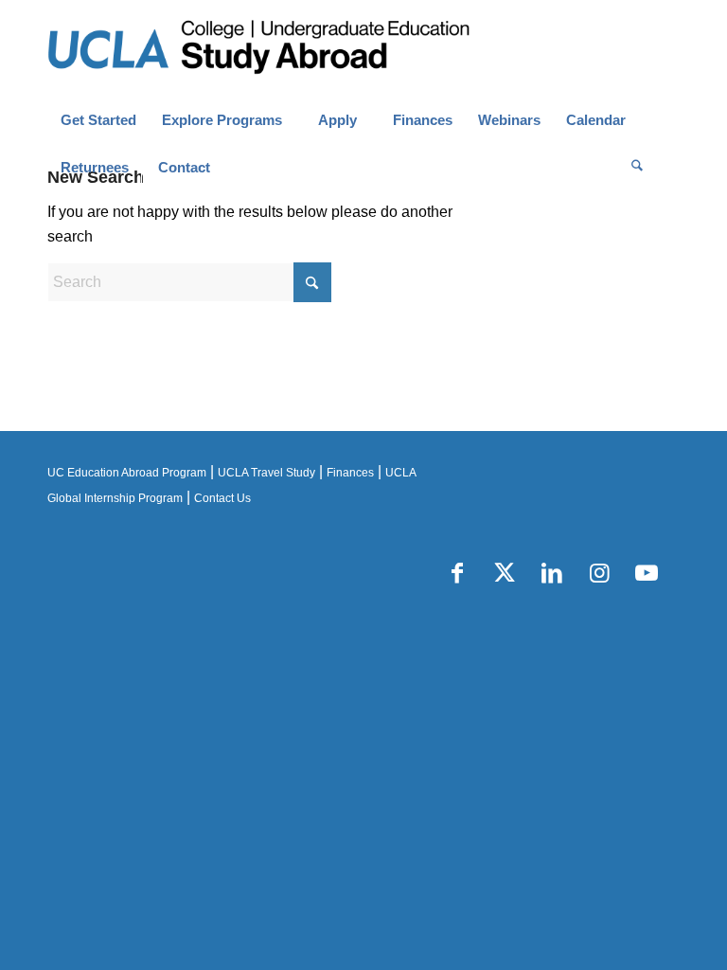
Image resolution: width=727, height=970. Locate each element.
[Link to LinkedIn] (552, 573)
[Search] (637, 167)
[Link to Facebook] (457, 573)
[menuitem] (98, 120)
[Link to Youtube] (646, 573)
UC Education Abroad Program (126, 472)
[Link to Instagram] (599, 573)
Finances (350, 472)
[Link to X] (504, 573)
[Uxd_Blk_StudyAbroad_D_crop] (307, 48)
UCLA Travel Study (266, 472)
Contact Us (222, 498)
